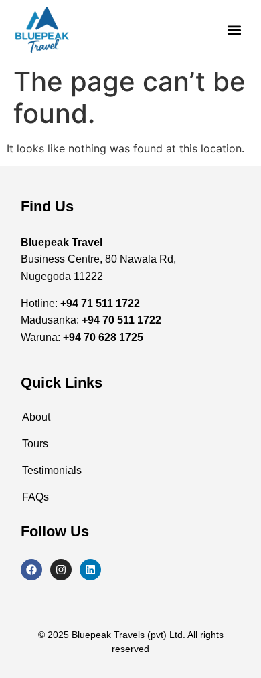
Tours (35, 443)
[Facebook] (31, 569)
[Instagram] (61, 569)
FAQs (35, 497)
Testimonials (52, 470)
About (36, 417)
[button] (235, 30)
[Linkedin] (90, 569)
